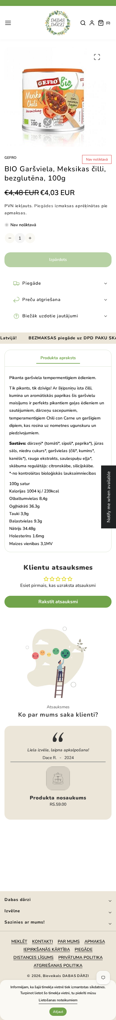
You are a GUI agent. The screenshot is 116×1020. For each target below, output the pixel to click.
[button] (8, 22)
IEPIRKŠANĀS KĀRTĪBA (46, 949)
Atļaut (58, 1011)
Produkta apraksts (58, 358)
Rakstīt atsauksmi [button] (58, 601)
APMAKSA (94, 941)
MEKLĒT (19, 941)
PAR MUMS (69, 941)
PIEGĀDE (84, 949)
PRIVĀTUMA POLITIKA (80, 957)
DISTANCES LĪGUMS (33, 957)
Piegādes (44, 206)
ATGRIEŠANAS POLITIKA (58, 965)
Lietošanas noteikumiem (58, 1000)
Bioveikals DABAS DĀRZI (66, 975)
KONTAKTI (42, 941)
